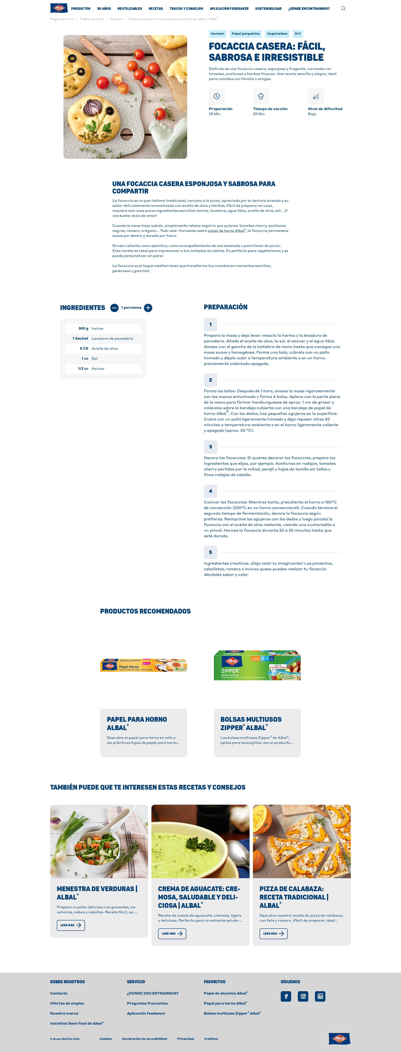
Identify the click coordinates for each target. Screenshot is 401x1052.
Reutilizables (130, 9)
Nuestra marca (64, 1013)
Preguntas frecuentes (147, 1003)
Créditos (211, 1039)
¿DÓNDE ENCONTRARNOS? (152, 993)
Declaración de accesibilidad (144, 1039)
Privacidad (185, 1039)
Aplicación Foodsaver (229, 9)
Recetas (156, 9)
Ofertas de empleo (67, 1003)
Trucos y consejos (186, 9)
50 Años (104, 9)
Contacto (58, 993)
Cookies (106, 1039)
